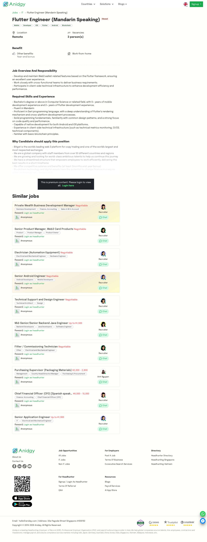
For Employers (112, 451)
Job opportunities (68, 451)
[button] (34, 213)
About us (16, 457)
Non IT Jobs (64, 464)
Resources (110, 477)
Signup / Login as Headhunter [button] (73, 482)
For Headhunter (66, 477)
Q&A (61, 490)
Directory (156, 451)
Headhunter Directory (161, 456)
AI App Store (111, 490)
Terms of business (114, 460)
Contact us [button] (17, 461)
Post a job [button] (110, 456)
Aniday (38, 525)
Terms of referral (67, 486)
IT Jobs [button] (62, 460)
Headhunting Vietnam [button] (161, 464)
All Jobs (62, 456)
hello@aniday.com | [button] (28, 521)
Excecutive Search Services (118, 464)
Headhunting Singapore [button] (162, 460)
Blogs (121, 4)
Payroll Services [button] (112, 486)
